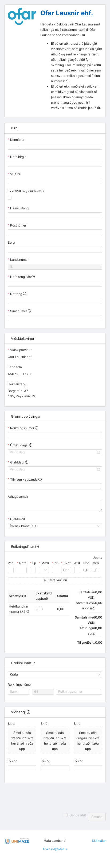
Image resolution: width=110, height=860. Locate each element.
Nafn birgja (18, 157)
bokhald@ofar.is (55, 849)
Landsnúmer (19, 260)
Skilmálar (99, 841)
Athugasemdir (18, 497)
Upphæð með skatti (98, 563)
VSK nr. (15, 174)
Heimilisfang (19, 208)
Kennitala (17, 140)
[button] (33, 568)
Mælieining (49, 563)
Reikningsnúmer (20, 684)
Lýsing (12, 761)
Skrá (11, 724)
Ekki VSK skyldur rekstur (26, 191)
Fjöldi (36, 563)
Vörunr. (13, 563)
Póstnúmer (18, 225)
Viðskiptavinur (21, 350)
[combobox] (41, 570)
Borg (11, 242)
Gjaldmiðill (18, 519)
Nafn (22, 563)
